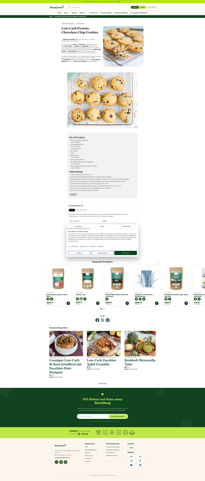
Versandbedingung (90, 450)
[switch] (78, 247)
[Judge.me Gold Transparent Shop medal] (118, 432)
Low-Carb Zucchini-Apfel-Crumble (102, 362)
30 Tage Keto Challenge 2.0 (139, 13)
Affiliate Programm (112, 455)
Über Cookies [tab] (126, 226)
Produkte (134, 7)
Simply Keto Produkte (112, 447)
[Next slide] (158, 262)
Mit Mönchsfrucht (60, 357)
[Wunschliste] (152, 7)
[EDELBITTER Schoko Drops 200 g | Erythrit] (117, 278)
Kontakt (87, 461)
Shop (65, 13)
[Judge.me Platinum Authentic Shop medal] (105, 432)
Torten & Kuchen (109, 357)
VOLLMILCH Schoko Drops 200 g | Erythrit (176, 295)
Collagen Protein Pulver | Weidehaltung (144, 295)
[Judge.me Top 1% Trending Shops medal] (125, 432)
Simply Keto (50, 292)
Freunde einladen (106, 13)
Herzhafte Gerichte (131, 357)
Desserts (52, 357)
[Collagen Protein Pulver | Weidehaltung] (146, 278)
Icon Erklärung (110, 452)
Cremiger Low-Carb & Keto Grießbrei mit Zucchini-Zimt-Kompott (65, 366)
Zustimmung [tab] (78, 226)
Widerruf (87, 452)
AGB (86, 447)
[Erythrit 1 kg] (88, 278)
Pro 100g (72, 210)
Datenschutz (89, 455)
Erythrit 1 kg (80, 294)
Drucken (73, 194)
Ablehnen (79, 253)
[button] (101, 308)
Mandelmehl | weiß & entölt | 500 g (57, 295)
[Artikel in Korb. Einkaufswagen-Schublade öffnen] (155, 7)
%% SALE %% (93, 13)
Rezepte (142, 7)
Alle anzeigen (103, 383)
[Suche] (69, 7)
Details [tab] (102, 226)
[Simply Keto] (57, 7)
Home (59, 13)
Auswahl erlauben (103, 253)
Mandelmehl (67, 59)
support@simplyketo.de (62, 457)
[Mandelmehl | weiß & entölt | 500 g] (58, 278)
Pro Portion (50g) (82, 210)
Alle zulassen (125, 253)
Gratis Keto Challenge (121, 13)
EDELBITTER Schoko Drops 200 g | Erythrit (116, 295)
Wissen (82, 13)
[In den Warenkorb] (68, 303)
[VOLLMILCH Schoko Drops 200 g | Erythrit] (176, 278)
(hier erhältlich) (75, 142)
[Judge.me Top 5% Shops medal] (132, 432)
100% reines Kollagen (80, 61)
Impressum (88, 458)
